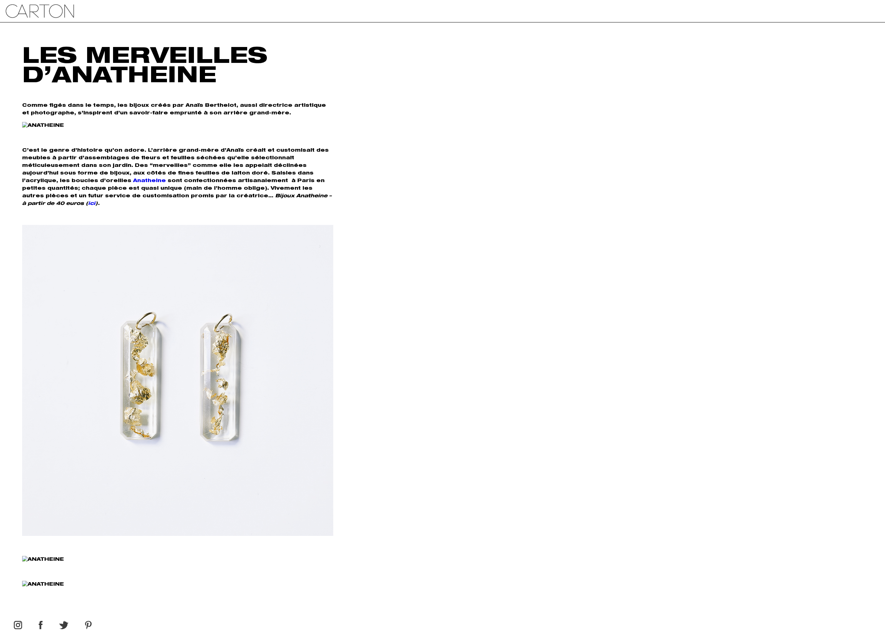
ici (91, 203)
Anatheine (149, 181)
